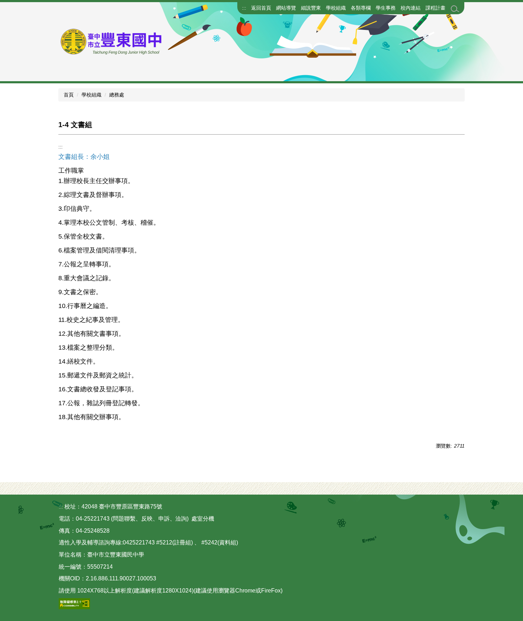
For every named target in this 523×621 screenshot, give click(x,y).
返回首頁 (261, 8)
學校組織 (91, 95)
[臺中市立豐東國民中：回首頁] (132, 41)
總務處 (116, 95)
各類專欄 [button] (361, 8)
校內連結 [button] (411, 8)
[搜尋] (455, 9)
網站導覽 (286, 8)
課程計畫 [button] (435, 8)
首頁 (69, 95)
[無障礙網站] (74, 603)
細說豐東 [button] (311, 8)
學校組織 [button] (336, 8)
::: (244, 8)
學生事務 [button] (386, 8)
